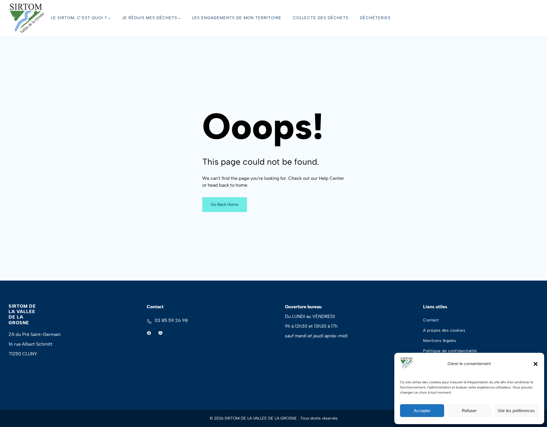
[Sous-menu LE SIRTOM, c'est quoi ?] (109, 18)
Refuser (469, 410)
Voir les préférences (516, 410)
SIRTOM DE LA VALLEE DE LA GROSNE (22, 314)
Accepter (422, 410)
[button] (535, 364)
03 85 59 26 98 (171, 320)
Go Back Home (224, 204)
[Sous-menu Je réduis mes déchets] (179, 18)
